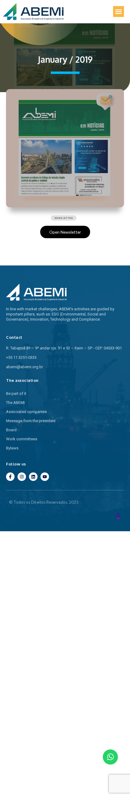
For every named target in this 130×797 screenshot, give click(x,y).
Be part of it (16, 393)
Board (11, 430)
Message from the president (31, 421)
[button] (118, 11)
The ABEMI (15, 402)
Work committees (21, 439)
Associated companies (26, 411)
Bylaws (12, 448)
